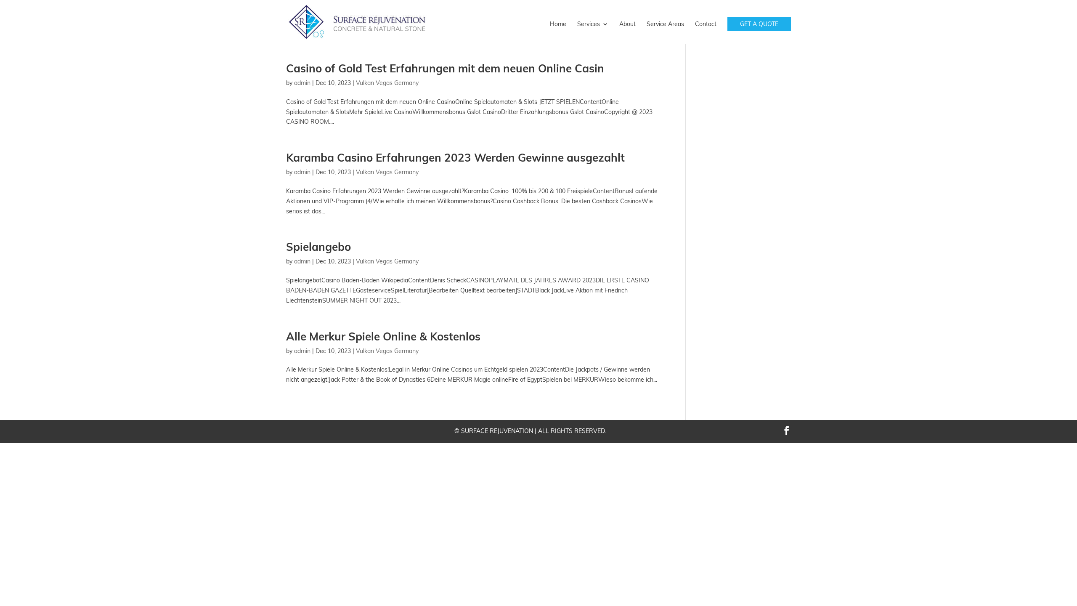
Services (588, 24)
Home (558, 24)
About (627, 24)
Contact (705, 24)
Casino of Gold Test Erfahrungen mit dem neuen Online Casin (445, 68)
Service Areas (665, 24)
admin (302, 83)
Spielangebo (318, 247)
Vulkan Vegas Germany (387, 83)
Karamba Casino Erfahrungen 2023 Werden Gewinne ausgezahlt (455, 158)
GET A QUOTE (759, 24)
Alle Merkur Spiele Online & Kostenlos (383, 336)
